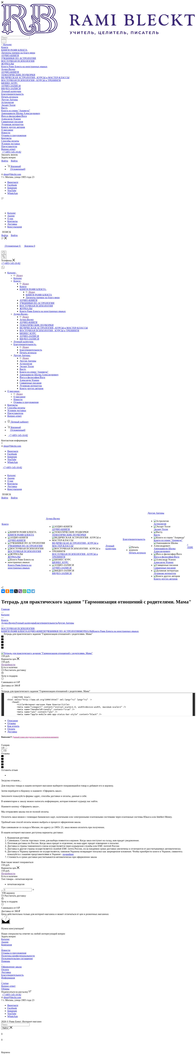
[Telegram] (33, 591)
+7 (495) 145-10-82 (11, 152)
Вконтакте (12, 182)
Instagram (12, 187)
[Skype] (29, 591)
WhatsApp (12, 193)
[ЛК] (2, 249)
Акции (11, 215)
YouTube (11, 190)
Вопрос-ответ (8, 986)
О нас (10, 218)
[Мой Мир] (11, 591)
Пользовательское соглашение (17, 958)
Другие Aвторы (28, 361)
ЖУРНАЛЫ (86, 631)
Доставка (12, 224)
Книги (23, 286)
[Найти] (3, 41)
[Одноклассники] (7, 591)
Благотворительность (31, 350)
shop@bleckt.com (12, 174)
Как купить (13, 726)
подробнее (68, 854)
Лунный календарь (25, 623)
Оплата (11, 729)
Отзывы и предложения (13, 953)
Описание (12, 720)
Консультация (14, 226)
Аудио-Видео (27, 319)
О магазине (19, 396)
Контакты (12, 221)
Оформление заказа (11, 966)
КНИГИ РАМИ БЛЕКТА (39, 294)
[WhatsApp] (24, 591)
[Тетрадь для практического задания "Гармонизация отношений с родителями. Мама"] (47, 653)
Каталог (11, 213)
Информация (8, 977)
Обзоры (5, 988)
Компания (6, 944)
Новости (5, 950)
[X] (16, 591)
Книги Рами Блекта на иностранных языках (116, 631)
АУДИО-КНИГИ (36, 631)
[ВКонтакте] (3, 591)
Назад (20, 275)
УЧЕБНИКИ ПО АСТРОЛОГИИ (62, 631)
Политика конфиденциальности (18, 955)
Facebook (12, 185)
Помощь (5, 961)
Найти (5, 1028)
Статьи (5, 983)
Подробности (8, 664)
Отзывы (11, 723)
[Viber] (20, 591)
